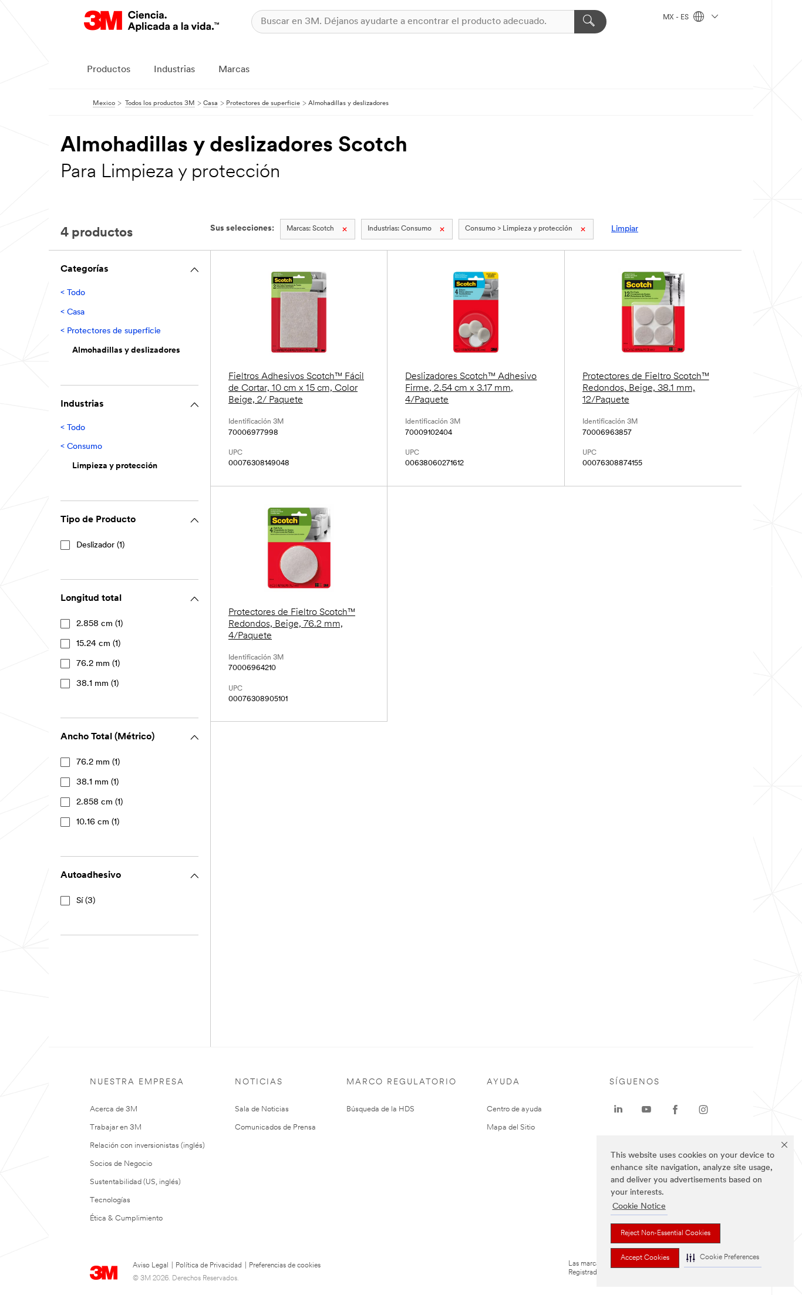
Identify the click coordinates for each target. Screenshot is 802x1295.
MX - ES (676, 17)
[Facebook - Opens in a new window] (675, 1109)
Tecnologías (110, 1200)
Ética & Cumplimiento (126, 1218)
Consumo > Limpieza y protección (518, 228)
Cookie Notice (639, 1206)
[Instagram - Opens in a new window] (703, 1109)
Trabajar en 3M (115, 1127)
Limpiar (624, 229)
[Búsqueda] (590, 21)
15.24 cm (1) (98, 644)
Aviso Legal (151, 1265)
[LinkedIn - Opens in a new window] (618, 1109)
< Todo (72, 293)
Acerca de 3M (113, 1109)
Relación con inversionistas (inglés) (147, 1145)
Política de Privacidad (209, 1265)
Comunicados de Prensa (275, 1127)
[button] (722, 1257)
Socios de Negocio (121, 1164)
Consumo (400, 228)
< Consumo (81, 446)
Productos (108, 70)
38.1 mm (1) (97, 683)
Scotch (310, 228)
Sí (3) (85, 901)
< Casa (72, 312)
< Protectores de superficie (110, 331)
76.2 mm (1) (98, 664)
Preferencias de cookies (285, 1265)
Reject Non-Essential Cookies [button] (665, 1233)
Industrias (174, 70)
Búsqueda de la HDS (380, 1109)
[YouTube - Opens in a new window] (646, 1109)
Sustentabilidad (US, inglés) (135, 1182)
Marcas (234, 70)
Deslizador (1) (100, 545)
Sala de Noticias (262, 1109)
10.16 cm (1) (97, 822)
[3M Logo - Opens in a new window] (151, 21)
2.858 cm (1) (99, 624)
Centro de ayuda (514, 1109)
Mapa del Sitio (511, 1127)
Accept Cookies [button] (645, 1258)
